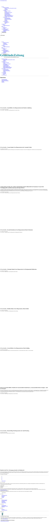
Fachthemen (4, 10)
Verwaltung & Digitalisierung (8, 12)
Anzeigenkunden (5, 29)
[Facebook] (25, 513)
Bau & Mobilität (5, 64)
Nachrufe (4, 71)
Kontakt (4, 28)
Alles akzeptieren (3, 520)
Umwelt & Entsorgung (7, 13)
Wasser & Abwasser (7, 14)
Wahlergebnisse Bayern (8, 18)
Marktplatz (6, 22)
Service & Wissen (5, 21)
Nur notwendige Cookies (8, 520)
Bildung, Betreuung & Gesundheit (9, 15)
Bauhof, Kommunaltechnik (6, 66)
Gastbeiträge (6, 9)
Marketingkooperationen (6, 30)
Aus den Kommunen (5, 69)
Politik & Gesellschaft (6, 7)
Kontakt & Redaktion (4, 495)
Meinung (4, 60)
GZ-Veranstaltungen (4, 500)
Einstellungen (12, 520)
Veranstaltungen (4, 31)
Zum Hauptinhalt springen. (3, 0)
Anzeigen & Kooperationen (5, 50)
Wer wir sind (4, 27)
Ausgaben (3, 45)
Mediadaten (4, 52)
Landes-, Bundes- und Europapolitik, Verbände (10, 8)
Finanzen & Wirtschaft (6, 62)
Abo (2, 26)
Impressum (3, 509)
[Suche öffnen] (0, 36)
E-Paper (4, 24)
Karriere (3, 497)
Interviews (6, 20)
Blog (5, 23)
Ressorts (3, 6)
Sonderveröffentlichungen (6, 25)
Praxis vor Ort (5, 17)
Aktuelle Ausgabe (4, 32)
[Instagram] (25, 515)
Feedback (3, 496)
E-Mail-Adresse (2, 485)
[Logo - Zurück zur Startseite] (24, 3)
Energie (6, 11)
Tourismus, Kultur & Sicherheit (8, 16)
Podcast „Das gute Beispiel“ (8, 19)
